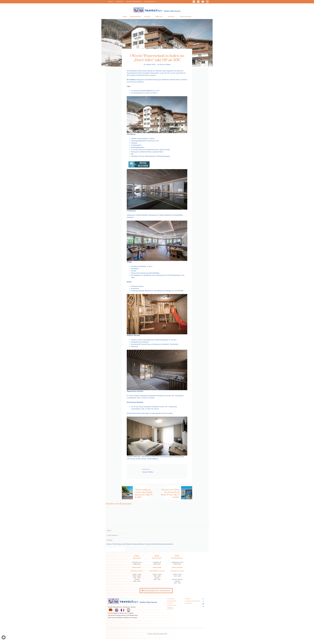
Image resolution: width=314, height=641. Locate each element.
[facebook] (198, 1)
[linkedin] (194, 1)
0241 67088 (158, 567)
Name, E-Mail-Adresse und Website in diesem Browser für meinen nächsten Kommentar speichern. (140, 544)
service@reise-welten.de (136, 571)
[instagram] (207, 1)
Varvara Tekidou (165, 64)
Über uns (159, 16)
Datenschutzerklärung (133, 1)
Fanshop (170, 607)
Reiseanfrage (135, 16)
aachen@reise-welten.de (177, 571)
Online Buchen (185, 16)
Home (125, 16)
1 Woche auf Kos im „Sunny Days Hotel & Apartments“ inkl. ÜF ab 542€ (144, 494)
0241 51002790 (178, 567)
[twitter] (203, 1)
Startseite (171, 598)
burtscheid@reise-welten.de (156, 571)
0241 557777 (137, 567)
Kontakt (110, 1)
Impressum (119, 1)
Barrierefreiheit (150, 1)
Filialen (147, 16)
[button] (3, 637)
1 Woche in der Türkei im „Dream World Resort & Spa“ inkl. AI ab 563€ (170, 494)
